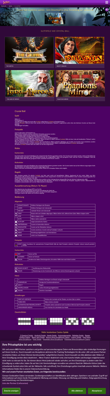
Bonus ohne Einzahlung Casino (58, 337)
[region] (55, 368)
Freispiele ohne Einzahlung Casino (77, 339)
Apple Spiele (52, 335)
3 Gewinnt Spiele (26, 335)
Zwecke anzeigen (11, 391)
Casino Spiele (76, 337)
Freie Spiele (37, 339)
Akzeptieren (97, 391)
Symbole (38, 121)
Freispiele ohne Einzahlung (53, 339)
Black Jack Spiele (38, 337)
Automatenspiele (64, 335)
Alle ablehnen (77, 391)
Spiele (10, 6)
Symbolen (74, 143)
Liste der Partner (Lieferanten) (15, 383)
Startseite (3, 6)
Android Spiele (40, 335)
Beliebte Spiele (78, 335)
